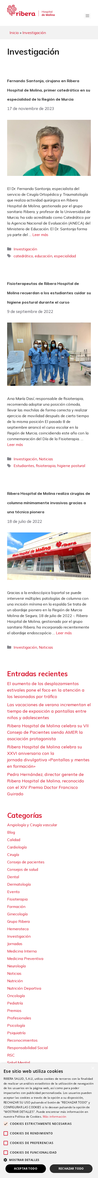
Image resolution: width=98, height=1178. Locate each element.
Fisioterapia (17, 899)
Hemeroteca (18, 928)
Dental (13, 876)
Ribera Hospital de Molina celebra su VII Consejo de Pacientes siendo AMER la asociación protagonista (48, 732)
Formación (16, 906)
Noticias (46, 458)
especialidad (65, 256)
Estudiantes (24, 465)
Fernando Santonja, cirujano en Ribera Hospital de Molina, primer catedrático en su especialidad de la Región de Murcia (48, 90)
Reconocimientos (22, 1040)
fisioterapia (45, 465)
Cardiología (17, 847)
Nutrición (15, 980)
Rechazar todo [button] (71, 1168)
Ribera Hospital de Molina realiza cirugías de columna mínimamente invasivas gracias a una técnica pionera (48, 502)
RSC (11, 1055)
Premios (14, 1010)
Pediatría (15, 1003)
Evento (13, 891)
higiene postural (71, 465)
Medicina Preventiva (25, 958)
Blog (11, 832)
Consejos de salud (22, 869)
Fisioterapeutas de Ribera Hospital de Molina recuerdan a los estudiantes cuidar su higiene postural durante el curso (49, 292)
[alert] (49, 1120)
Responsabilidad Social (27, 1047)
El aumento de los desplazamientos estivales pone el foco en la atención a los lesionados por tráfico (45, 690)
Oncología (16, 995)
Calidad (13, 839)
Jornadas (14, 943)
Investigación (34, 32)
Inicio (14, 32)
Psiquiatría (16, 1032)
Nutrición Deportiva (24, 988)
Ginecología (17, 914)
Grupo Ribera (18, 921)
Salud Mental (18, 1062)
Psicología (16, 1025)
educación (43, 256)
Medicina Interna (22, 951)
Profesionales (19, 1018)
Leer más (40, 234)
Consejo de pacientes (25, 862)
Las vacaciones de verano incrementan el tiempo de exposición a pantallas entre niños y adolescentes (49, 711)
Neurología (16, 966)
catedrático (23, 256)
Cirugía (13, 854)
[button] (49, 1159)
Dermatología (19, 884)
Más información (54, 1116)
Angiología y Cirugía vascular (32, 824)
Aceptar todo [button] (25, 1168)
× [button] (92, 1068)
